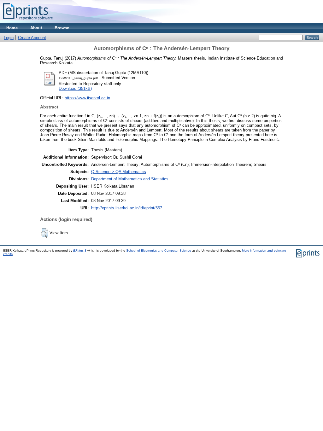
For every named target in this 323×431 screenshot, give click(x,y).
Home (12, 28)
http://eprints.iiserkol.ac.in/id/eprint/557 (126, 208)
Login (9, 37)
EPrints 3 (79, 250)
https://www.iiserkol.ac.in (87, 98)
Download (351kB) (75, 88)
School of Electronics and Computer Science (158, 250)
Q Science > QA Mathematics (118, 171)
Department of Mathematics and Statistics (129, 179)
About (36, 28)
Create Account (32, 37)
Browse (62, 28)
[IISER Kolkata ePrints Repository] (28, 22)
